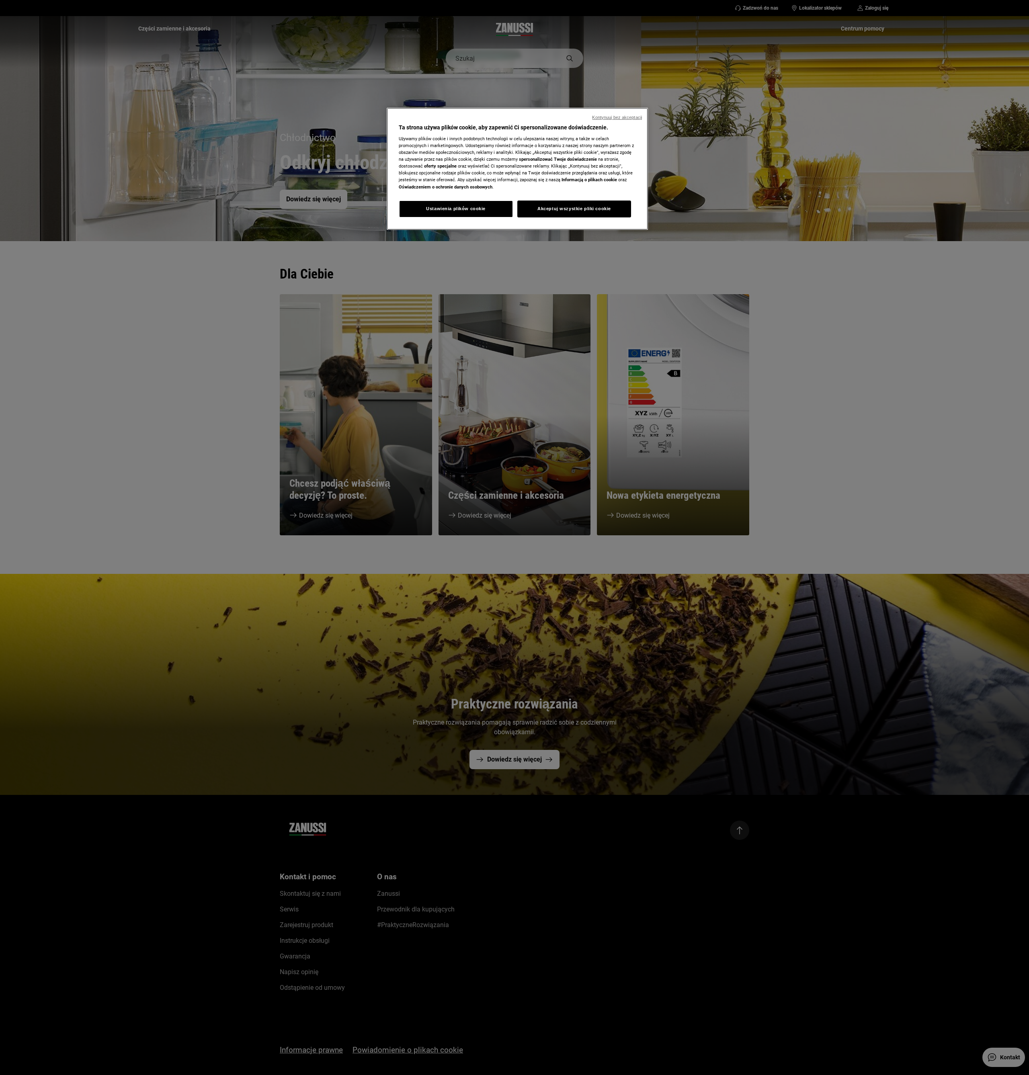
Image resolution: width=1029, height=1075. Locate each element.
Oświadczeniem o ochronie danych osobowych (445, 187)
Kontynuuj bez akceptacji (617, 117)
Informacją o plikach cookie (589, 179)
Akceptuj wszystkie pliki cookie (574, 208)
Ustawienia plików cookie (456, 208)
